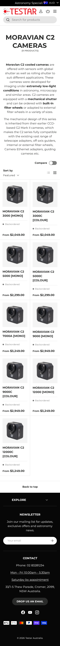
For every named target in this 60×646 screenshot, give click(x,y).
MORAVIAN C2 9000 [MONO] (43, 334)
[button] (47, 11)
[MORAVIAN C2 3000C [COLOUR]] (45, 194)
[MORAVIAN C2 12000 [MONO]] (45, 370)
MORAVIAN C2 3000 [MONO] (13, 213)
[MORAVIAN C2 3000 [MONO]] (15, 194)
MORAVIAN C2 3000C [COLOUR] (43, 216)
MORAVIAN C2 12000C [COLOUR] (13, 452)
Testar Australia (34, 638)
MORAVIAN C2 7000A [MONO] (14, 334)
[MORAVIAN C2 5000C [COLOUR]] (45, 254)
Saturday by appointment (30, 579)
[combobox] (30, 19)
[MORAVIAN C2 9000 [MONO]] (45, 315)
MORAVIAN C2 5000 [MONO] (13, 274)
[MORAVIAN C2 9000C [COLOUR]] (15, 370)
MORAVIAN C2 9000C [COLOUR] (13, 392)
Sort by (8, 170)
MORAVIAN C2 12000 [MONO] (43, 390)
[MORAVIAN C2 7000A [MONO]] (15, 315)
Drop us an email (30, 601)
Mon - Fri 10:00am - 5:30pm (30, 572)
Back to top (30, 486)
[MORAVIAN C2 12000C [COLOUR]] (15, 430)
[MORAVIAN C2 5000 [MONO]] (15, 254)
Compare (41, 162)
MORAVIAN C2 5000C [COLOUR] (43, 276)
